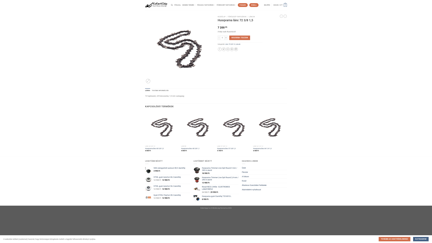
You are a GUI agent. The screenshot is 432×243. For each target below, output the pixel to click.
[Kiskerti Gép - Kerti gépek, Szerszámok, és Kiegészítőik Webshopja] (156, 5)
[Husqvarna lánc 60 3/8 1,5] (162, 127)
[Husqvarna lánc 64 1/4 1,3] (270, 127)
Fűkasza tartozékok (205, 5)
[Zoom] (148, 81)
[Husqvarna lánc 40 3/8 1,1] (198, 127)
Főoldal (177, 5)
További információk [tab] (160, 90)
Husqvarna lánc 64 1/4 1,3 (262, 149)
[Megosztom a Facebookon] (220, 49)
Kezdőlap (222, 17)
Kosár (244, 181)
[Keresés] (172, 5)
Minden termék (188, 5)
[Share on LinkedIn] (236, 49)
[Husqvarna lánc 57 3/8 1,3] (234, 127)
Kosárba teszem (240, 38)
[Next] (286, 133)
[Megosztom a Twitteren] (224, 49)
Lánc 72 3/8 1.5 (230, 44)
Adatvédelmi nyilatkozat (251, 190)
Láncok (252, 17)
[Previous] (145, 133)
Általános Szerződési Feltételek (254, 185)
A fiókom (245, 177)
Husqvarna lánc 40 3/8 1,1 (190, 149)
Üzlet (244, 168)
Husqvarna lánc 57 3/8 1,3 (226, 149)
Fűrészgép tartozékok (226, 5)
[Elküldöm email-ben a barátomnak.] (228, 49)
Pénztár (245, 172)
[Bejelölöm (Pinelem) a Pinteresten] (232, 49)
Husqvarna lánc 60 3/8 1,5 (154, 149)
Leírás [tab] (147, 90)
